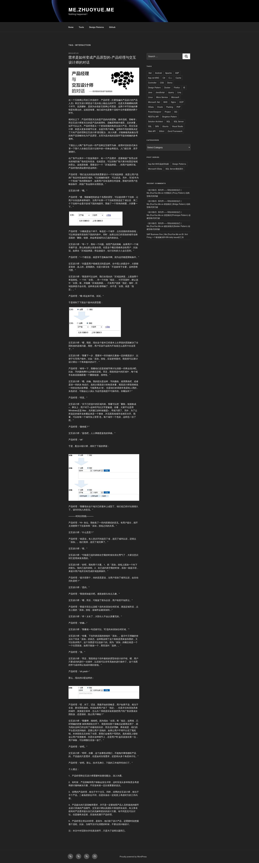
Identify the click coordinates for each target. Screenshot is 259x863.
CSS (162, 82)
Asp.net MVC (153, 77)
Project (168, 111)
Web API (152, 131)
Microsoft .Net (154, 102)
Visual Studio (177, 126)
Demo (169, 82)
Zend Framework (175, 131)
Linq (179, 92)
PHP (178, 107)
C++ (170, 77)
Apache (168, 73)
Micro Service (162, 97)
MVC (165, 102)
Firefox (177, 87)
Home (71, 27)
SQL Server (179, 121)
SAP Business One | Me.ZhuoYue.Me (162, 234)
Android (158, 73)
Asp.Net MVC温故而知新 (158, 164)
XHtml (161, 131)
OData (151, 107)
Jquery (171, 92)
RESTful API (153, 116)
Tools (81, 27)
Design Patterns (96, 27)
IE (184, 87)
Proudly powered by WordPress (133, 856)
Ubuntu (165, 126)
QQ (175, 111)
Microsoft (175, 97)
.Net (150, 73)
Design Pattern (154, 87)
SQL (168, 121)
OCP (181, 102)
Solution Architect (155, 121)
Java (150, 92)
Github (112, 27)
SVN (157, 126)
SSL (150, 126)
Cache (178, 77)
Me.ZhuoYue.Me (91, 9)
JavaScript (160, 92)
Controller (152, 82)
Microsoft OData (155, 168)
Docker (167, 87)
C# (164, 77)
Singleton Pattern (169, 116)
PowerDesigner (154, 111)
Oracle (160, 107)
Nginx (173, 102)
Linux (150, 97)
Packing (169, 107)
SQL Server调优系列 (174, 168)
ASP (177, 73)
